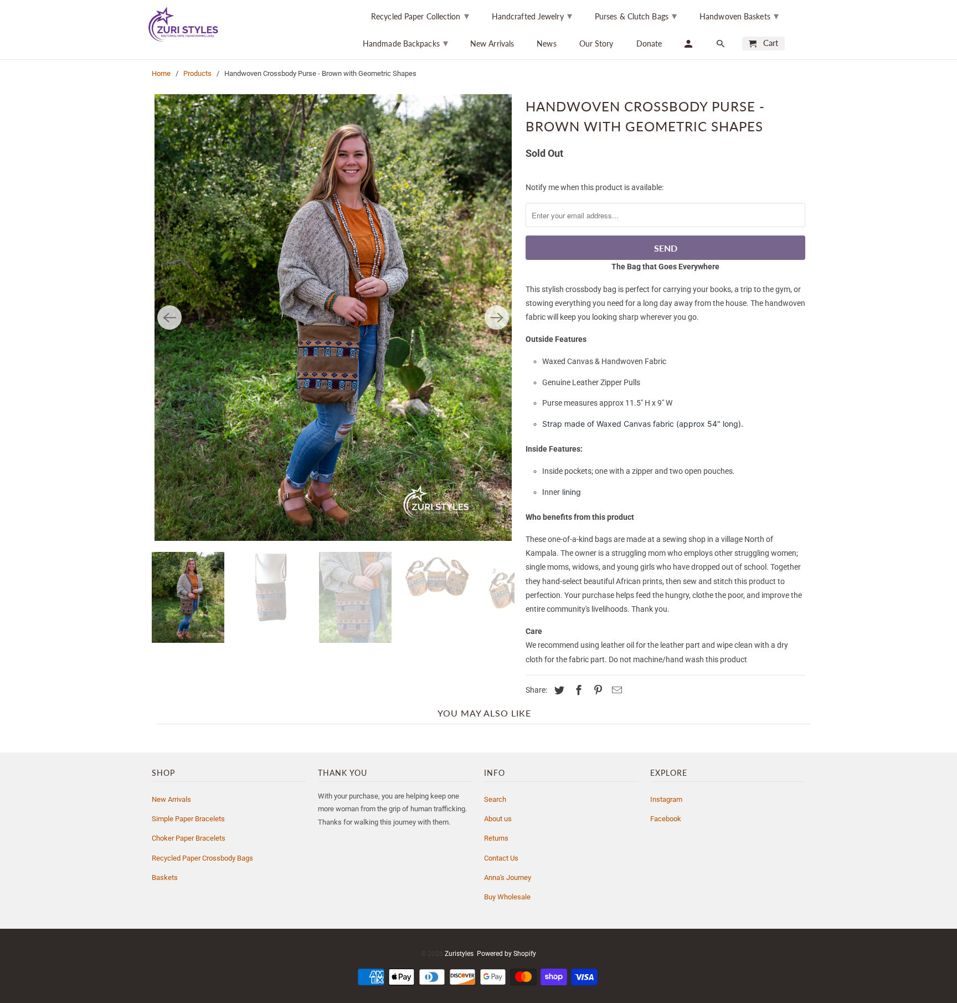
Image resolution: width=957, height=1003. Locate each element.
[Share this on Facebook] (577, 690)
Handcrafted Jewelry (532, 15)
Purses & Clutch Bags (636, 15)
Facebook (665, 819)
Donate (649, 43)
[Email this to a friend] (615, 690)
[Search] (721, 43)
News (546, 43)
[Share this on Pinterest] (596, 690)
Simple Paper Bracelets (188, 819)
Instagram (666, 799)
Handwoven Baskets (739, 15)
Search (495, 799)
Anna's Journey (507, 877)
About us (498, 819)
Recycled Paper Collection (420, 15)
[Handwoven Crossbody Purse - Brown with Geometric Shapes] (333, 317)
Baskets (165, 877)
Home (161, 73)
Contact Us (501, 858)
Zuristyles (459, 954)
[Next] (497, 317)
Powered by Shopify (506, 954)
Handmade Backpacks (405, 43)
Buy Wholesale (507, 897)
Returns (496, 838)
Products (197, 73)
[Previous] (169, 317)
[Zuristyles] (193, 24)
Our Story (596, 43)
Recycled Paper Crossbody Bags (202, 858)
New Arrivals (492, 43)
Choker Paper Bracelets (188, 838)
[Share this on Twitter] (558, 690)
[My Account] (689, 43)
